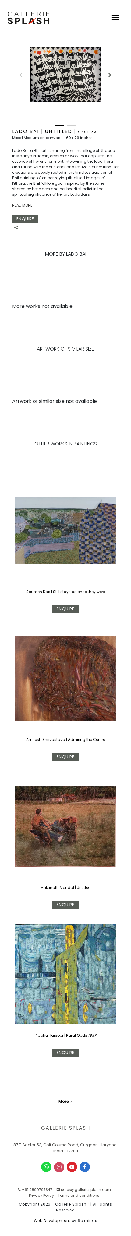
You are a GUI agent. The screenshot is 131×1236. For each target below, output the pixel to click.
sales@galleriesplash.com (86, 1189)
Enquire (65, 609)
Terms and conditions (78, 1195)
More (63, 1101)
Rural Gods (77, 1035)
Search (44, 47)
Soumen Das (38, 591)
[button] (107, 72)
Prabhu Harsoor (49, 1035)
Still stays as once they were (79, 591)
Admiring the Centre (86, 739)
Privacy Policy (41, 1195)
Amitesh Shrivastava (46, 739)
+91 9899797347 (36, 1189)
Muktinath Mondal (58, 887)
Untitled (84, 887)
